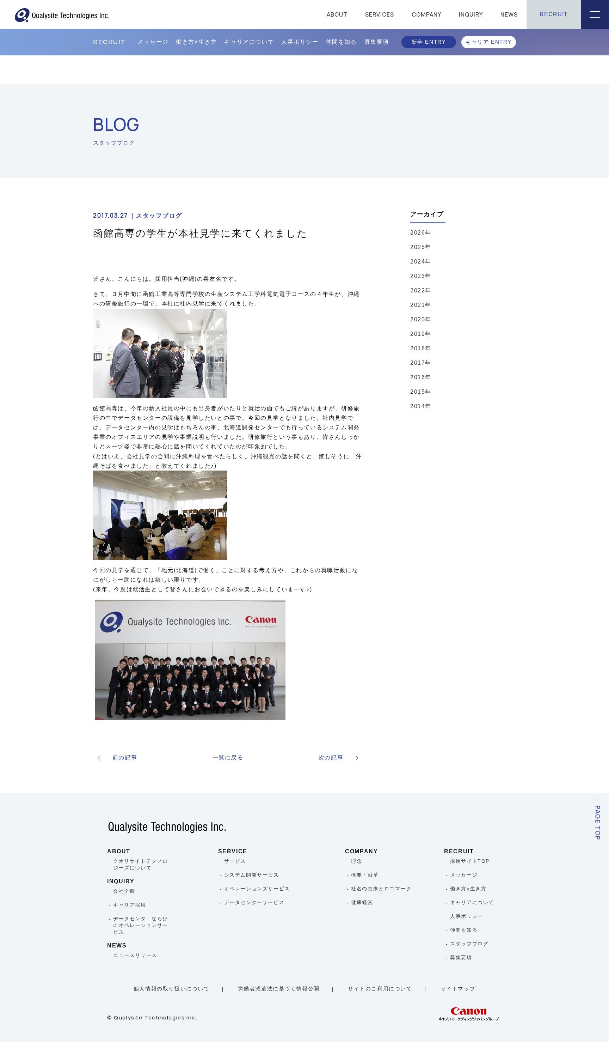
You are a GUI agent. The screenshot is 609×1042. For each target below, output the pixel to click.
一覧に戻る (228, 758)
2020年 (420, 319)
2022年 (420, 290)
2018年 (420, 348)
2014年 (420, 406)
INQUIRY (471, 14)
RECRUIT (554, 14)
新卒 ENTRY (429, 42)
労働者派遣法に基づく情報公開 (279, 989)
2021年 (420, 305)
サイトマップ (458, 989)
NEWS (509, 14)
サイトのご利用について (380, 989)
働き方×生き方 (196, 42)
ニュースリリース (135, 955)
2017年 (420, 363)
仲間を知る (341, 42)
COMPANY (426, 14)
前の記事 (124, 758)
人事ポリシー (300, 42)
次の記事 (331, 758)
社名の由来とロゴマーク (381, 888)
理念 (356, 861)
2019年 (420, 334)
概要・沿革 (365, 875)
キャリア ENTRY (489, 42)
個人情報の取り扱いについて (172, 989)
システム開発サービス (251, 875)
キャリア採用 (129, 905)
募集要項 (376, 42)
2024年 (420, 262)
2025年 (420, 247)
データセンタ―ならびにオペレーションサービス (140, 925)
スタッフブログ (469, 943)
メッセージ (152, 42)
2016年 (420, 377)
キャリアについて (249, 42)
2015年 (420, 392)
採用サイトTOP (470, 861)
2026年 (420, 233)
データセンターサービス (254, 902)
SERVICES (379, 14)
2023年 (420, 276)
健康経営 (362, 902)
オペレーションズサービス (257, 888)
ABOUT (337, 14)
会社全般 (124, 891)
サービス (235, 861)
